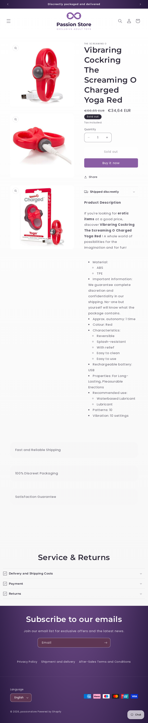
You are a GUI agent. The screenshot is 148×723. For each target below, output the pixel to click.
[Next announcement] (140, 4)
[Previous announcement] (7, 4)
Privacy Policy (27, 662)
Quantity (90, 129)
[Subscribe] (105, 642)
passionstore (28, 711)
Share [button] (93, 177)
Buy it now (111, 163)
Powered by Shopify (49, 711)
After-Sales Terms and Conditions (105, 662)
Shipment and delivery (58, 662)
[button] (8, 21)
